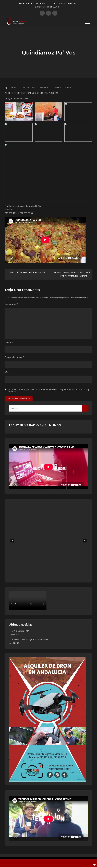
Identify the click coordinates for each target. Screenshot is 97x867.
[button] (12, 540)
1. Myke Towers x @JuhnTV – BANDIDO (30, 639)
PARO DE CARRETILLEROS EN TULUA (27, 272)
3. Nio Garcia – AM (20, 630)
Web (7, 372)
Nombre (9, 342)
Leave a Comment (62, 87)
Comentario (11, 304)
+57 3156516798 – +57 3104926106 (63, 3)
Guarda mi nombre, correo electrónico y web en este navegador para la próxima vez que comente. (49, 391)
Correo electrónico (14, 357)
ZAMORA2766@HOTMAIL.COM (47, 7)
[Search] (85, 408)
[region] (48, 540)
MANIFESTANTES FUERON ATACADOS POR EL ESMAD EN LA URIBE (72, 274)
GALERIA (44, 87)
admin (14, 87)
